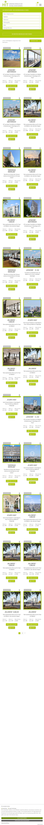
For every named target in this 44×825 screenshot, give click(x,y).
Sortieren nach (34, 40)
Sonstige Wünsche (7, 28)
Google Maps (4, 808)
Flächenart (5, 19)
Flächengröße (6, 22)
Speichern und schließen (22, 820)
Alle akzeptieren (22, 818)
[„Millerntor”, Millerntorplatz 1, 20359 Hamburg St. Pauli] (32, 116)
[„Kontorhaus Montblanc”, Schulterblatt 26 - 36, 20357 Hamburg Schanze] (11, 166)
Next (25, 633)
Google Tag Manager (12, 808)
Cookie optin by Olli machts (40, 824)
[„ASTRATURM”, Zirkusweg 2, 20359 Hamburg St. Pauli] (11, 66)
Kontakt (12, 89)
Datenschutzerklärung (5, 823)
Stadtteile (5, 16)
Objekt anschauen (12, 85)
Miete (4, 25)
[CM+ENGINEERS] (12, 3)
